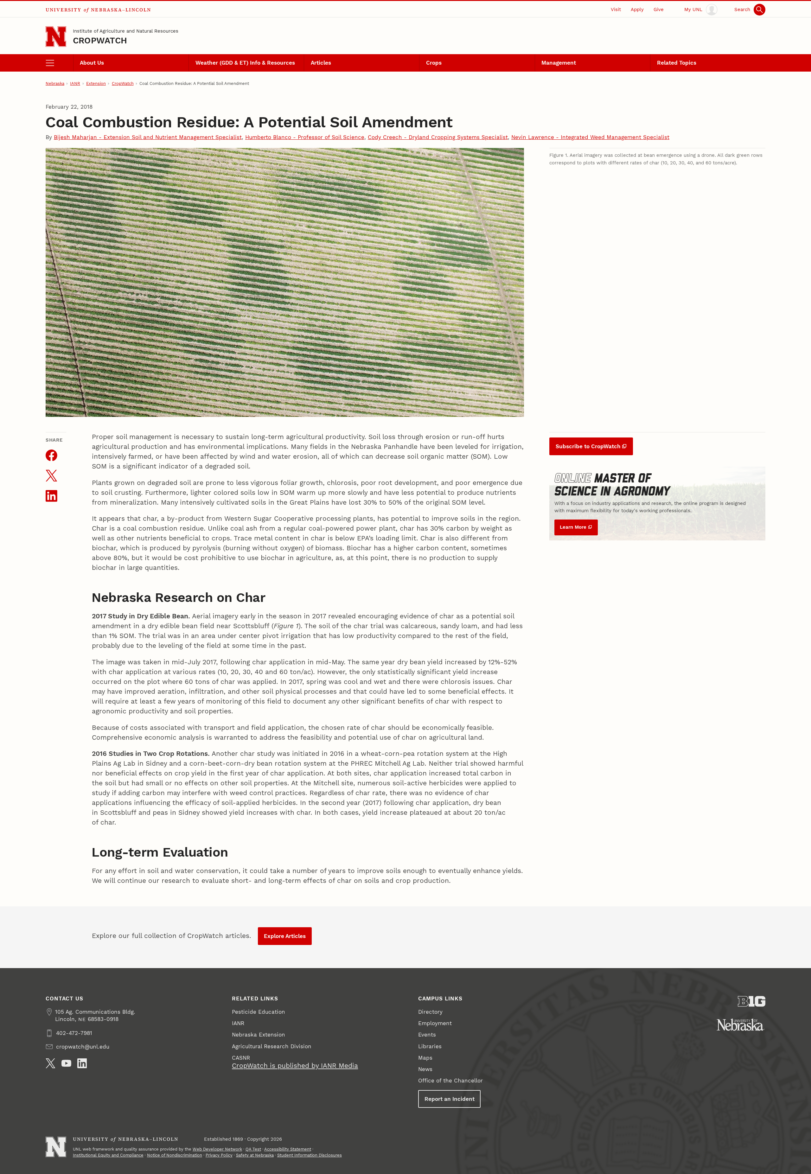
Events (427, 1034)
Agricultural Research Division (271, 1046)
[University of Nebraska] (740, 1024)
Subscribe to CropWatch (588, 446)
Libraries (430, 1046)
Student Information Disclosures (309, 1155)
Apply (637, 9)
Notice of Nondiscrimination (174, 1155)
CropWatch (100, 40)
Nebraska (55, 83)
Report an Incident (450, 1099)
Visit (616, 9)
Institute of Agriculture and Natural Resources (125, 31)
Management (558, 63)
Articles (321, 63)
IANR (75, 83)
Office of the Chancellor (450, 1080)
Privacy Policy (219, 1155)
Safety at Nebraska (255, 1155)
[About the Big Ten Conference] (751, 1001)
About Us (92, 63)
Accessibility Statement (287, 1149)
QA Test (253, 1149)
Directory (430, 1012)
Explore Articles (285, 936)
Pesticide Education (258, 1012)
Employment (435, 1023)
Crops (434, 63)
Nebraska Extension (258, 1034)
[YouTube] (66, 1063)
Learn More (573, 527)
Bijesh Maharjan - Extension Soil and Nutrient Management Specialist (148, 137)
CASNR (241, 1058)
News (425, 1069)
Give (659, 9)
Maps (425, 1058)
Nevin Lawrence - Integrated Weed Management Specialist (590, 137)
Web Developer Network (217, 1149)
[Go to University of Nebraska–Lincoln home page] (56, 36)
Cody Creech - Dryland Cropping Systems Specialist (438, 137)
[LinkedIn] (82, 1063)
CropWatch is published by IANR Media (295, 1065)
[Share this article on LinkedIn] (51, 496)
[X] (50, 1063)
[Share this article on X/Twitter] (51, 476)
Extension (96, 83)
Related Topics (676, 63)
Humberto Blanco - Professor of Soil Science (304, 137)
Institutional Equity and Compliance (108, 1155)
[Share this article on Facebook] (51, 455)
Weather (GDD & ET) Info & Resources (245, 63)
